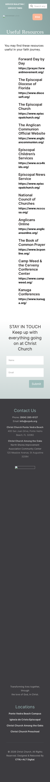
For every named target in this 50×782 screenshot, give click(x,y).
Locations (25, 706)
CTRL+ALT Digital (24, 759)
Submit (36, 384)
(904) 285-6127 (29, 417)
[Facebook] (18, 771)
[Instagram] (35, 771)
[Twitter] (24, 771)
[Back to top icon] (44, 776)
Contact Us (25, 410)
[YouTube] (29, 771)
